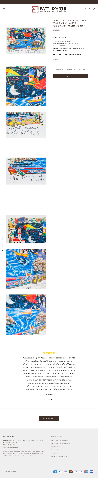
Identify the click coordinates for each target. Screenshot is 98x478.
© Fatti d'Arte (10, 471)
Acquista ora (70, 76)
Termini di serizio (57, 450)
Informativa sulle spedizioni (60, 443)
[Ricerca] (90, 9)
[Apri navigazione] (4, 9)
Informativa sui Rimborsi (59, 440)
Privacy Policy (56, 447)
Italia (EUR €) (10, 467)
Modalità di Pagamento (59, 456)
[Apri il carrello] (94, 9)
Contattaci (54, 453)
